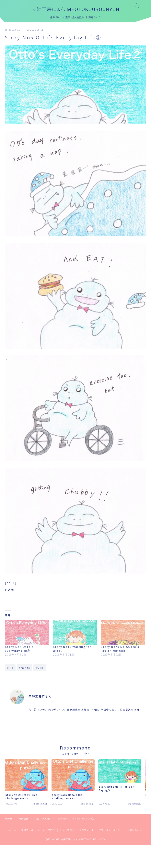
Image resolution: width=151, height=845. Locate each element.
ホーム (13, 830)
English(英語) (58, 30)
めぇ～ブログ (67, 830)
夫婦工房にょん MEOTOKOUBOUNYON (75, 9)
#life (10, 667)
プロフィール (86, 830)
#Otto (40, 667)
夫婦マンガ (27, 830)
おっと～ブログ (46, 830)
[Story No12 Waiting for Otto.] (75, 632)
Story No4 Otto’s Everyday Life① (19, 649)
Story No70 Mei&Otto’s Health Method (120, 649)
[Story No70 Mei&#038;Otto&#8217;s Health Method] (123, 632)
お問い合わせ (134, 830)
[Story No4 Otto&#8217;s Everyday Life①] (27, 632)
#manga (24, 667)
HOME (9, 818)
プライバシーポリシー (110, 830)
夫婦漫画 (24, 818)
